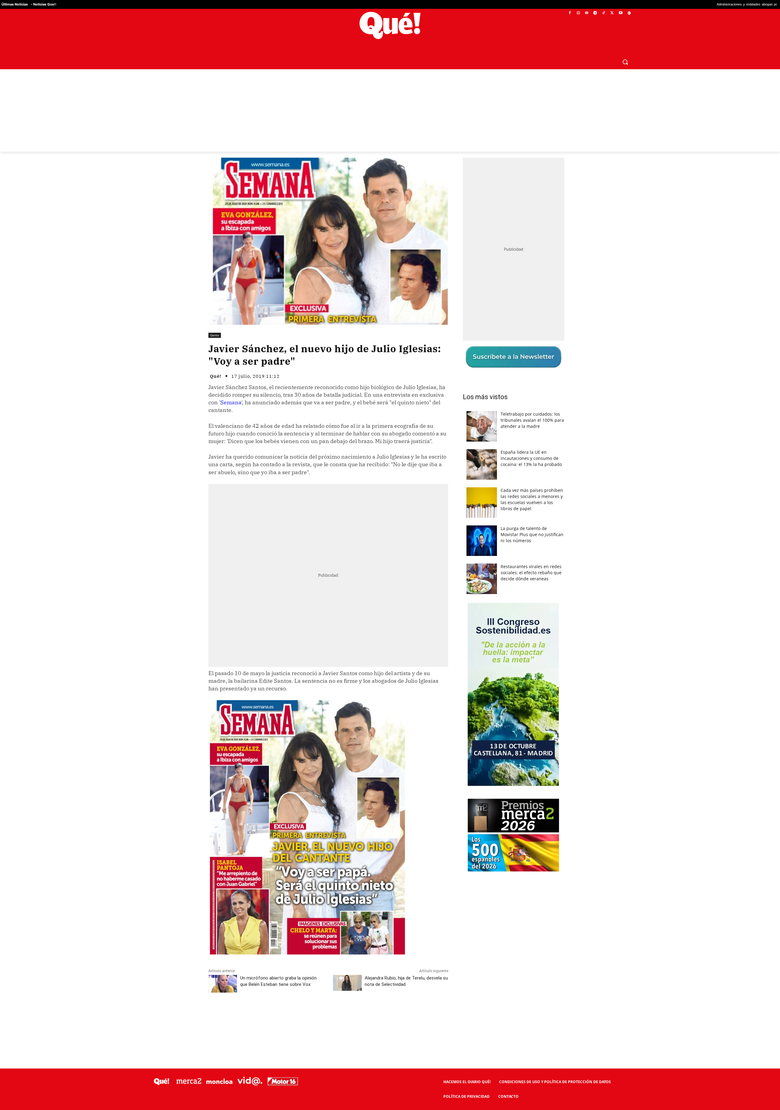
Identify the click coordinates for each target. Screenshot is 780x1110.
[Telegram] (595, 13)
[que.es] (390, 25)
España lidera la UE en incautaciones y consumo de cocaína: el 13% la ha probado (531, 458)
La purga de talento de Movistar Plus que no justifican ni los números (532, 534)
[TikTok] (603, 13)
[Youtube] (620, 13)
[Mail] (586, 13)
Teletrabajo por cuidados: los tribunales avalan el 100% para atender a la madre (532, 420)
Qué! (216, 376)
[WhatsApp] (300, 1015)
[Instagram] (578, 13)
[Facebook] (569, 13)
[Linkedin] (328, 1015)
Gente (214, 335)
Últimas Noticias (15, 4)
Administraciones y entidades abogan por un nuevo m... (668, 4)
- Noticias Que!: (43, 4)
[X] (612, 13)
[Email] (342, 1015)
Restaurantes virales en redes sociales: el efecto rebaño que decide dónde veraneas (531, 573)
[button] (625, 62)
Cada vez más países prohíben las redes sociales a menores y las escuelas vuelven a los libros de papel (532, 499)
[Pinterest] (286, 1015)
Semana (230, 402)
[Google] (629, 13)
